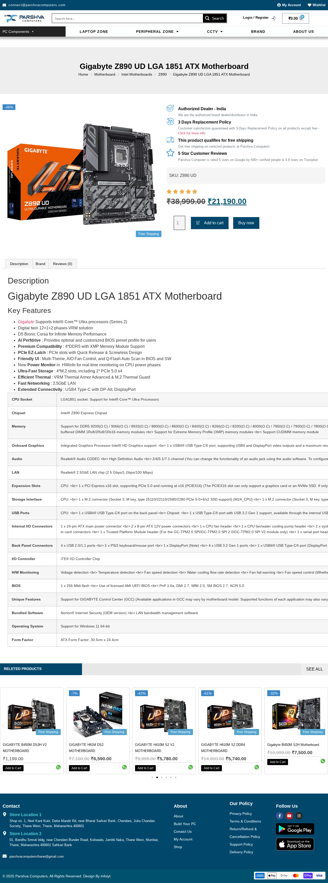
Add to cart (213, 223)
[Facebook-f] (279, 815)
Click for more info (191, 133)
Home (83, 74)
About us (303, 31)
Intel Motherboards (136, 74)
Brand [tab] (40, 264)
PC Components (16, 31)
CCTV (212, 31)
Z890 (162, 74)
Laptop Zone (94, 31)
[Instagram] (299, 815)
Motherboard (104, 74)
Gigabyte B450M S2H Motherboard (293, 745)
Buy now (246, 223)
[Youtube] (289, 815)
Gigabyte (26, 322)
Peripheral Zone (155, 31)
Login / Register (256, 17)
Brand (258, 31)
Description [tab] (19, 264)
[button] (157, 31)
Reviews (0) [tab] (62, 264)
